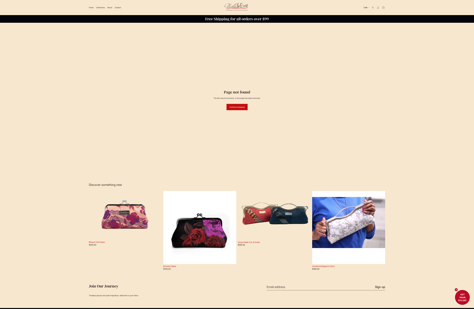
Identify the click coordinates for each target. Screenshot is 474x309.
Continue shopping (237, 107)
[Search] (372, 7)
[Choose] (158, 236)
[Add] (381, 260)
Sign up (380, 287)
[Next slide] (158, 215)
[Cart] (383, 7)
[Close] (456, 289)
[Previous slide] (92, 215)
